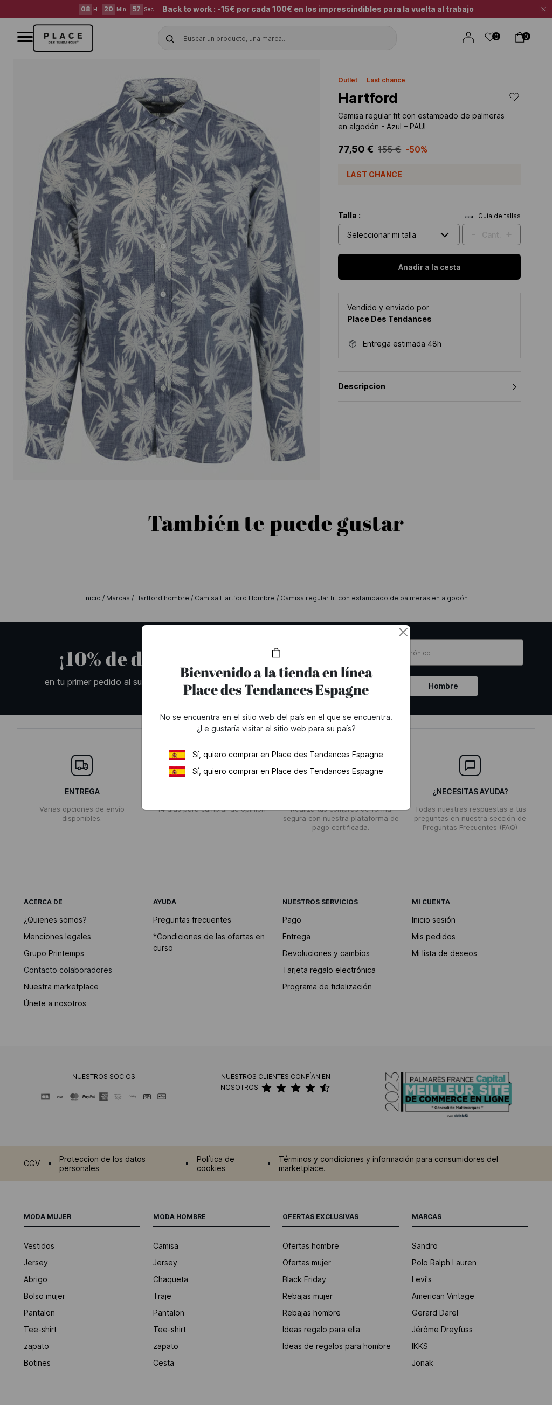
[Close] (403, 632)
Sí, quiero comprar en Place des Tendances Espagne (287, 754)
